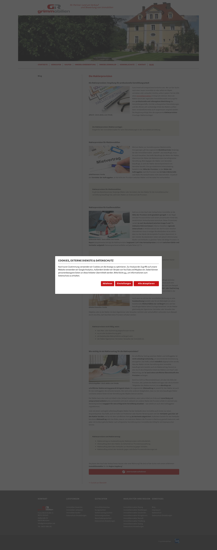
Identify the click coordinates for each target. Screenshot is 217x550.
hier (125, 273)
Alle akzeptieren (146, 283)
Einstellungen (124, 283)
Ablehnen (107, 283)
